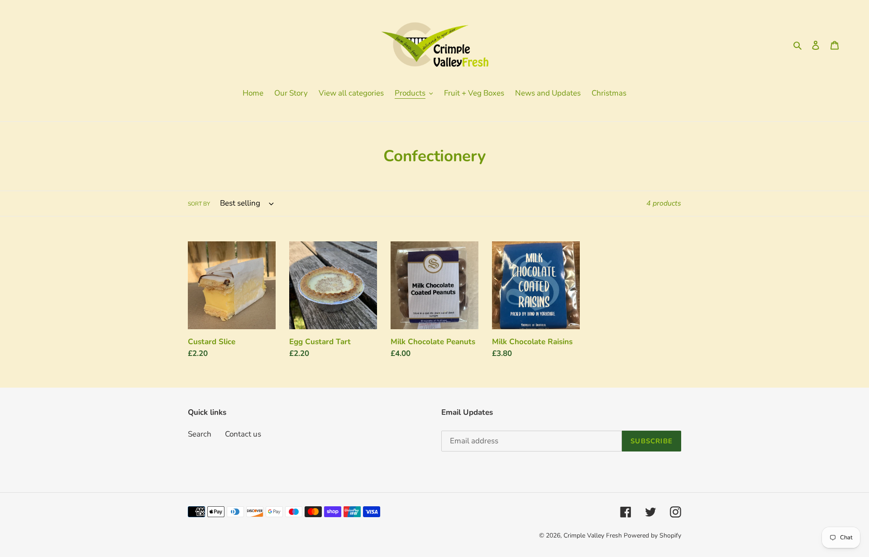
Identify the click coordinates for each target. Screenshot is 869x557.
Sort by (199, 203)
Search (199, 434)
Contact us (243, 434)
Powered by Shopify (652, 535)
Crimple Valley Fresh (592, 535)
